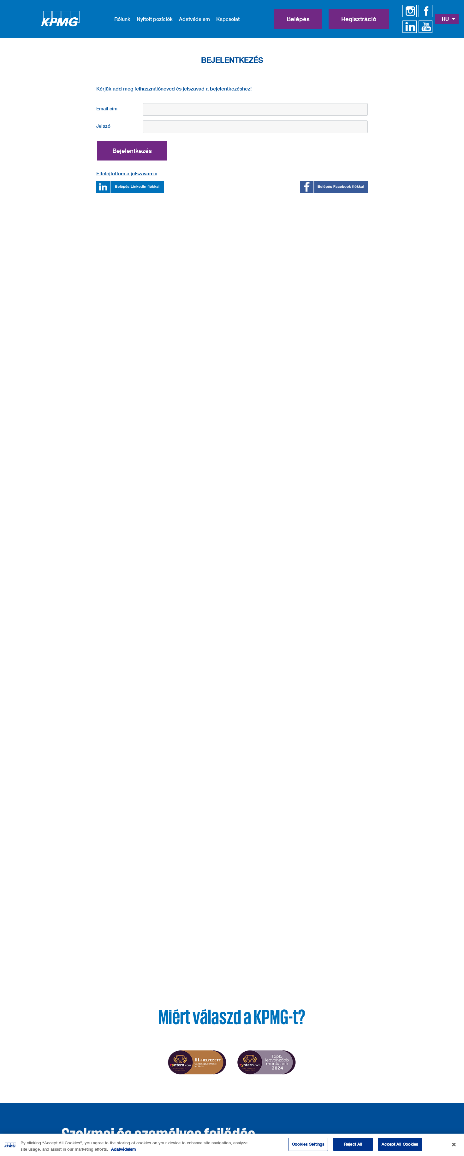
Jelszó (103, 126)
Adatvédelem (194, 19)
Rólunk (122, 19)
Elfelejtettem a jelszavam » (126, 173)
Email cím (106, 108)
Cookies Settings (308, 1144)
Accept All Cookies (400, 1144)
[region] (232, 1145)
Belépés (298, 18)
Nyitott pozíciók (155, 19)
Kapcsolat (228, 19)
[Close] (454, 1144)
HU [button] (446, 19)
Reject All (353, 1144)
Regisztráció (358, 18)
